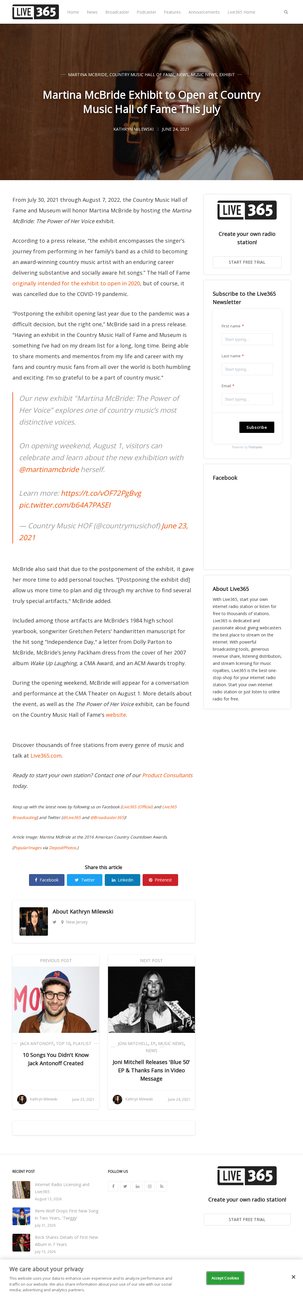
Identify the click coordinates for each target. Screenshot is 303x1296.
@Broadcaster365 (107, 817)
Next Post (151, 960)
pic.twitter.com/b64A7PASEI (64, 505)
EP (153, 1043)
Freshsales (255, 447)
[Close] (293, 1277)
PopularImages (27, 847)
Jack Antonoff (37, 1043)
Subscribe (256, 427)
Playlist (82, 1043)
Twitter (88, 880)
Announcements (204, 12)
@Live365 (72, 817)
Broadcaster (117, 12)
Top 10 (63, 1043)
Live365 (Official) (137, 806)
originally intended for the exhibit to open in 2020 (76, 283)
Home (73, 12)
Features (172, 12)
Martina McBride (87, 74)
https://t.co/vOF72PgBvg (101, 493)
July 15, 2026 (45, 1251)
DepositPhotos (62, 847)
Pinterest (163, 880)
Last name (231, 356)
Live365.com (46, 755)
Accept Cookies (225, 1278)
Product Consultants (167, 775)
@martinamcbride (49, 469)
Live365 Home (241, 12)
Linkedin (125, 880)
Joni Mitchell (133, 1043)
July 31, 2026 (45, 1225)
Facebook (49, 880)
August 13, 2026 (48, 1198)
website (116, 714)
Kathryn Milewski (91, 911)
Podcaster (146, 12)
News (92, 12)
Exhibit (227, 74)
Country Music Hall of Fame (141, 74)
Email (226, 385)
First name (231, 326)
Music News (204, 74)
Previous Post (56, 960)
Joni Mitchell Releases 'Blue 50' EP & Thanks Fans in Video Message (151, 1070)
